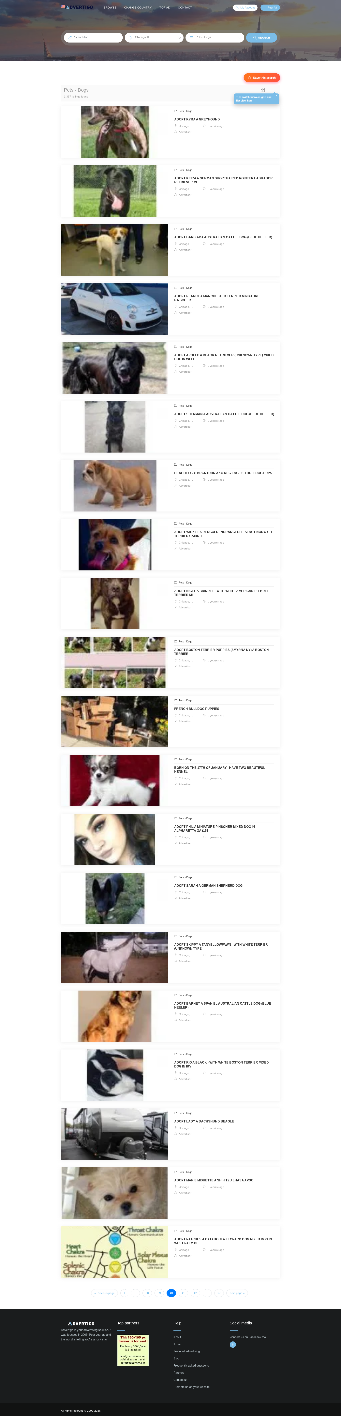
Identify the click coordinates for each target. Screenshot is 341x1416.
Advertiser (184, 132)
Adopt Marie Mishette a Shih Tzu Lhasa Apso (213, 1180)
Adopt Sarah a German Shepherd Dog (208, 885)
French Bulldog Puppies (196, 708)
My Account (247, 7)
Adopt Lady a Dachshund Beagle (204, 1121)
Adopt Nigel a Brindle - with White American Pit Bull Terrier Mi (221, 593)
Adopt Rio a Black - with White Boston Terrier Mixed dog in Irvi (221, 1064)
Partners (179, 1372)
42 (195, 1293)
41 (183, 1293)
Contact (185, 7)
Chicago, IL (185, 126)
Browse (110, 7)
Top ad (164, 7)
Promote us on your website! (191, 1387)
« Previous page (104, 1293)
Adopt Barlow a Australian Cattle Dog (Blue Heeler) (223, 237)
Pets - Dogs (185, 111)
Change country (138, 7)
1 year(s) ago (215, 126)
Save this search (264, 77)
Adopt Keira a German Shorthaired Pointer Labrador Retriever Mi (223, 180)
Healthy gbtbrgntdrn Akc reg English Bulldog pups (223, 473)
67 (219, 1293)
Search (263, 37)
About (177, 1337)
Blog (176, 1358)
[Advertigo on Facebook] (233, 1344)
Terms (177, 1344)
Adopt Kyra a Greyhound (197, 119)
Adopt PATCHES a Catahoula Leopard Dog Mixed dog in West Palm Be (223, 1241)
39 (159, 1293)
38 (147, 1293)
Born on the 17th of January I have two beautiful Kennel (219, 769)
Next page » (237, 1293)
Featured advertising (186, 1351)
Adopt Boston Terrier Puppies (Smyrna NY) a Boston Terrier (221, 651)
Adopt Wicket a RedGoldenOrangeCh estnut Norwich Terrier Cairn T (223, 534)
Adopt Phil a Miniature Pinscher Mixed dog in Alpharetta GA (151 (214, 828)
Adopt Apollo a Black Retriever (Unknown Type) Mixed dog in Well (224, 357)
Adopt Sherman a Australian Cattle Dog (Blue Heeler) (224, 414)
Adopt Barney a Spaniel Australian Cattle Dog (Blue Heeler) (222, 1005)
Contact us (180, 1379)
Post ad (272, 7)
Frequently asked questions (191, 1365)
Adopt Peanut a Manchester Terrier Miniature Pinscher (216, 298)
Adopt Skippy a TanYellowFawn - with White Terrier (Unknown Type (221, 946)
